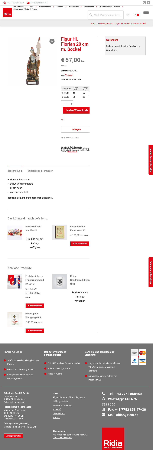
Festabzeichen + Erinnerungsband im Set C (34, 280)
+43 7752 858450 (128, 394)
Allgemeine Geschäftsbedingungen (69, 397)
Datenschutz (59, 413)
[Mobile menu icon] (146, 12)
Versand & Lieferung (62, 405)
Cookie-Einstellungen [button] (62, 437)
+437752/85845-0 (15, 2)
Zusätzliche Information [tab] (40, 170)
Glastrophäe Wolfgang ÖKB (33, 315)
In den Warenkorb (77, 110)
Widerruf (57, 409)
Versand (68, 75)
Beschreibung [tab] (14, 170)
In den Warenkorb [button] (79, 244)
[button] (101, 4)
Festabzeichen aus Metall (33, 228)
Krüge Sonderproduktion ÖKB (80, 280)
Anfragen (76, 129)
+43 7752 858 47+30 (130, 410)
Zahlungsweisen (60, 401)
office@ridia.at (38, 2)
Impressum (20, 402)
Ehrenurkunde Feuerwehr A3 (77, 228)
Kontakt (56, 417)
